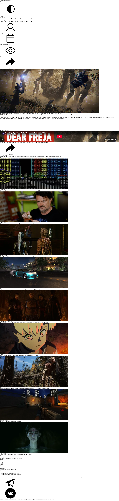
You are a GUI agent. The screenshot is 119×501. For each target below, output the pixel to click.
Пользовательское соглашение (7, 475)
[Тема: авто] (10, 9)
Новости (2, 460)
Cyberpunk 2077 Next (22, 477)
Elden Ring (2, 17)
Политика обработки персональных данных (10, 474)
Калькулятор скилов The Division (8, 469)
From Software (32, 156)
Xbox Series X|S (52, 156)
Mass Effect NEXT (37, 477)
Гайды (1, 463)
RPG (4, 156)
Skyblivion (47, 477)
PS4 (28, 156)
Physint (43, 477)
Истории (43, 156)
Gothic (28, 477)
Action (9, 156)
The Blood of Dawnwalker (55, 477)
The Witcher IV (73, 477)
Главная (2, 15)
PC (6, 156)
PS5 (47, 156)
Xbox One (13, 156)
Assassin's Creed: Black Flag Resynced (8, 477)
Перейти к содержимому (6, 0)
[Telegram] (59, 483)
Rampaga (2, 1)
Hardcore (39, 156)
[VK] (59, 493)
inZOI (31, 477)
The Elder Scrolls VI (65, 477)
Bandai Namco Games (22, 156)
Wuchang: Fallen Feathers (83, 477)
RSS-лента (2, 468)
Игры (1, 16)
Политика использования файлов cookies (9, 473)
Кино (1, 464)
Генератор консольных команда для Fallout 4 (10, 470)
